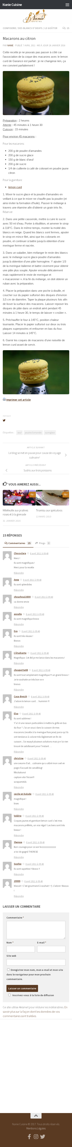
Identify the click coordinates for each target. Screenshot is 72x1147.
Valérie (17, 815)
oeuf (19, 432)
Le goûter (50, 28)
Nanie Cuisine (12, 4)
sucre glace (50, 432)
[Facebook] (29, 1136)
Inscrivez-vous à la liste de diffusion (33, 995)
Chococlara (20, 553)
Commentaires (19, 543)
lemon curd (15, 187)
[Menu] (67, 4)
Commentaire (15, 917)
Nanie (10, 45)
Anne (16, 579)
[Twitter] (42, 1136)
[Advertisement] (36, 1063)
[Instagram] (36, 1136)
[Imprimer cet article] (4, 399)
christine (18, 758)
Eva (16, 631)
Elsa (16, 713)
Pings (44, 543)
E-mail (41, 942)
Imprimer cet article (18, 399)
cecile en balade (22, 794)
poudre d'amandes (33, 432)
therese (18, 842)
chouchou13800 (22, 596)
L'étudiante (20, 653)
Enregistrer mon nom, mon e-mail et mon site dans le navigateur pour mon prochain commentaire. (34, 974)
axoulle (18, 614)
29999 (17, 881)
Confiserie (9, 28)
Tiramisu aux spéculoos (49, 510)
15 (68, 28)
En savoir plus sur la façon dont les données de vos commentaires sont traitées (35, 1011)
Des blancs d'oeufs (30, 28)
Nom (9, 942)
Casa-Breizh (20, 696)
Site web (11, 955)
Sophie (17, 863)
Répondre (19, 573)
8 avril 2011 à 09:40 (39, 553)
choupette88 (21, 670)
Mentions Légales (36, 1128)
